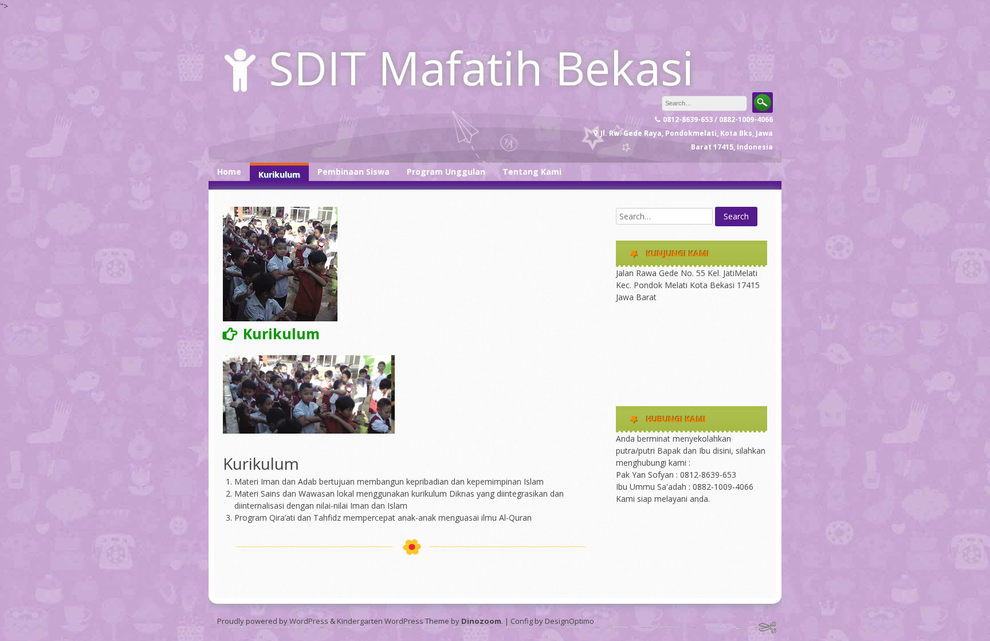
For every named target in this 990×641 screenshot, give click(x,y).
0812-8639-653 (708, 474)
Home (229, 171)
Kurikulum (279, 174)
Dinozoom (481, 621)
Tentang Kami (531, 171)
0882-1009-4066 (723, 486)
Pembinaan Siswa (353, 171)
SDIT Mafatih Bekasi (481, 67)
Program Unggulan (446, 171)
